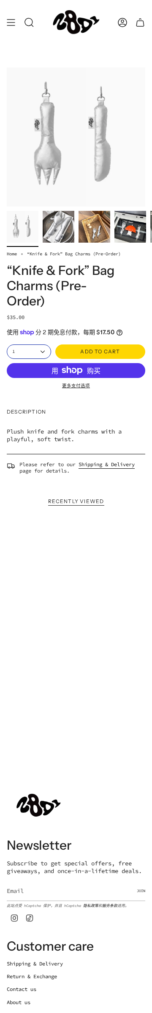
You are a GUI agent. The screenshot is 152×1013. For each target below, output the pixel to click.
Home (12, 254)
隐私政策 (90, 905)
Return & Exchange (32, 976)
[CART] (140, 22)
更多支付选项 (76, 386)
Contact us (21, 989)
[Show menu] (11, 22)
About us (18, 1002)
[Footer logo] (38, 805)
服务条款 (109, 905)
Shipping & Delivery (107, 464)
